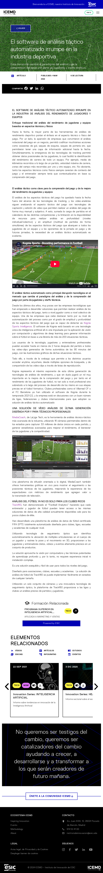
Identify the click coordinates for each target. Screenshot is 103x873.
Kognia (87, 323)
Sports (15, 326)
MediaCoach (18, 417)
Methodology (17, 829)
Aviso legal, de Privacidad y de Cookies (29, 849)
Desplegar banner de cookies (24, 853)
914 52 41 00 (73, 829)
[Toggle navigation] (97, 12)
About (13, 833)
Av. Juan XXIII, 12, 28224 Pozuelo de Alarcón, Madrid (83, 823)
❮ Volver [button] (20, 28)
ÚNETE (89, 12)
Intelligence (26, 326)
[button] (52, 796)
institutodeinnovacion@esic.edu (82, 833)
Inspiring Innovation (20, 821)
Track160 (16, 505)
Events (14, 825)
